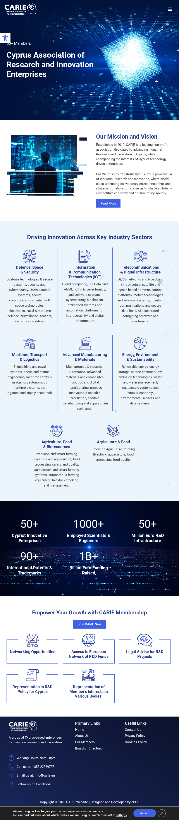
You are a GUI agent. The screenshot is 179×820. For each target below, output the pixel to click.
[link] (5, 38)
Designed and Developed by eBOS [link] (115, 802)
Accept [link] (145, 813)
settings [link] (121, 815)
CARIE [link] (47, 9)
